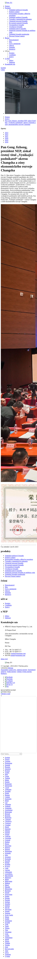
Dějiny (11, 60)
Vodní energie (11, 671)
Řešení (7, 38)
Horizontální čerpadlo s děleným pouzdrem (19, 559)
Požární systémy (14, 12)
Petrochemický (14, 40)
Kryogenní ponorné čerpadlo (18, 23)
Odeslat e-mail (5, 694)
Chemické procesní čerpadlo (18, 21)
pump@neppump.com (18, 653)
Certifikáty (12, 55)
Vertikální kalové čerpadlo (17, 28)
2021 (6, 136)
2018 (6, 142)
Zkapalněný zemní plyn (8, 670)
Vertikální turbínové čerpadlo (18, 10)
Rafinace (4, 673)
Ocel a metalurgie (14, 43)
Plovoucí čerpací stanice (17, 36)
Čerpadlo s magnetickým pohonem (20, 19)
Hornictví (12, 49)
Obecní (11, 45)
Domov (7, 6)
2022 (6, 134)
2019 (6, 140)
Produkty (8, 8)
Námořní (12, 47)
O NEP (7, 58)
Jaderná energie (22, 670)
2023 (6, 133)
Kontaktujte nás (10, 64)
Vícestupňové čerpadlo (16, 25)
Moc (10, 42)
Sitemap (10, 668)
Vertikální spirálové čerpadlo (18, 17)
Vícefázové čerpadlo (15, 27)
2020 (6, 138)
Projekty (11, 53)
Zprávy (11, 57)
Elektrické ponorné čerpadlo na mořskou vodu (20, 572)
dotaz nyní (4, 659)
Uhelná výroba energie (24, 671)
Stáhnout (12, 62)
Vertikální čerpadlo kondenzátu (19, 34)
